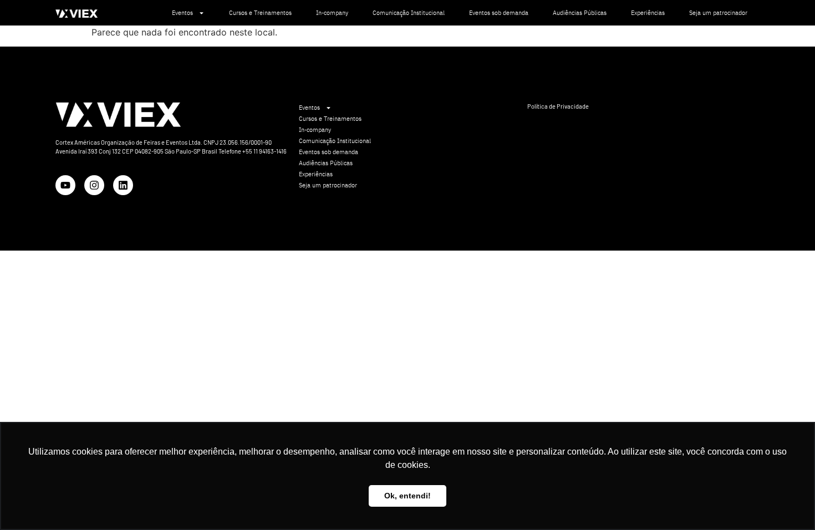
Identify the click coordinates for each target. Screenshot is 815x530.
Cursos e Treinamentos (260, 13)
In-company (332, 13)
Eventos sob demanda (498, 13)
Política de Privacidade (558, 106)
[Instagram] (94, 185)
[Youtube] (65, 185)
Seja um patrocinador (718, 13)
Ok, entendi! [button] (407, 495)
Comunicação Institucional (409, 13)
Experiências (648, 13)
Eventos (182, 13)
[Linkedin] (123, 185)
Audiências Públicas (580, 13)
